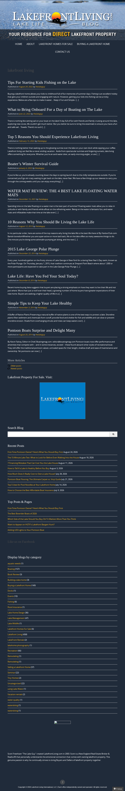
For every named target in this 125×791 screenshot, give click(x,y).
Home (18, 44)
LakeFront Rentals (16, 639)
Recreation (12, 650)
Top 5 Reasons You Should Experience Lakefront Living (53, 137)
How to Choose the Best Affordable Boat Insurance (31, 490)
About (31, 44)
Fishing (11, 601)
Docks (10, 590)
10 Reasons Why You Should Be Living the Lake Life (51, 222)
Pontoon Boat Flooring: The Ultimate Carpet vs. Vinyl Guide (34, 479)
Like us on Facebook (21, 542)
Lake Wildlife (13, 623)
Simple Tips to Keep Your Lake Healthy (40, 303)
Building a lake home (17, 580)
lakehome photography (18, 645)
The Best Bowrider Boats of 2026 (22, 513)
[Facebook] (62, 782)
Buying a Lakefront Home (19, 585)
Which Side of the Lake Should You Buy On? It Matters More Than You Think (42, 519)
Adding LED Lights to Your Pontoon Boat (26, 530)
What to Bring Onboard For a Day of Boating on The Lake (55, 109)
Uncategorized (14, 683)
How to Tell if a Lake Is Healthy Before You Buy (28, 468)
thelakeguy (40, 86)
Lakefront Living (15, 634)
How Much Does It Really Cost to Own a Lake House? (31, 473)
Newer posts (16, 368)
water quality (14, 699)
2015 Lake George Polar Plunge (33, 249)
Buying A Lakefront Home (93, 44)
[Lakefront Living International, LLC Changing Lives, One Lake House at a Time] (62, 19)
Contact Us (62, 51)
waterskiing (13, 705)
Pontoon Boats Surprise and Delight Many (41, 330)
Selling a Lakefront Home (19, 667)
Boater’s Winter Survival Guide (33, 164)
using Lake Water (15, 689)
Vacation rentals (15, 694)
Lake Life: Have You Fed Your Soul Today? (43, 276)
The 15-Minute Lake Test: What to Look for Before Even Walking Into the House (43, 457)
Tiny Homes (13, 678)
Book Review (13, 574)
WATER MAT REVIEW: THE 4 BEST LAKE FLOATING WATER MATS (62, 193)
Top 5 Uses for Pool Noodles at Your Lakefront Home (31, 484)
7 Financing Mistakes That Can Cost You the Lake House (33, 463)
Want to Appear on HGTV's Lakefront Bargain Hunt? (31, 524)
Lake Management (16, 618)
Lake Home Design (16, 612)
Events (11, 596)
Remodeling (13, 656)
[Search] (113, 434)
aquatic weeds (14, 563)
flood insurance (15, 607)
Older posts (16, 365)
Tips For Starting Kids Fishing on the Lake (42, 82)
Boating (11, 569)
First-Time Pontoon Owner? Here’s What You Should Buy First (35, 452)
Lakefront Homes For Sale (56, 44)
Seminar (11, 672)
